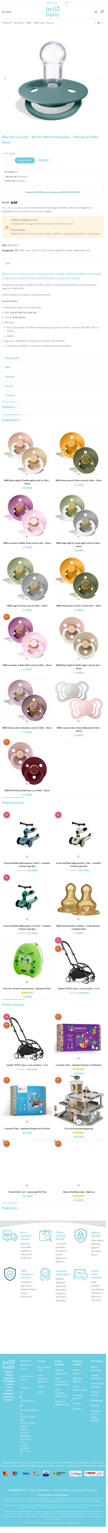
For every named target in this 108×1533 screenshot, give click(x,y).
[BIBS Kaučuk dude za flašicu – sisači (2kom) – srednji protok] (79, 898)
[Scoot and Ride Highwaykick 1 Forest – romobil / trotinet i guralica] (27, 898)
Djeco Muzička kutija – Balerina (78, 1191)
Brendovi (18, 22)
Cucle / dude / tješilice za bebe (57, 250)
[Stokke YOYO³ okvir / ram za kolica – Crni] (79, 961)
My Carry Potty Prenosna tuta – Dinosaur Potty (27, 988)
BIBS (29, 22)
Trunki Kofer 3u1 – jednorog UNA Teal (27, 1191)
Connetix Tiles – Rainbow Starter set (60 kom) (79, 1065)
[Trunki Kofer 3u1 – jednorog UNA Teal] (27, 1164)
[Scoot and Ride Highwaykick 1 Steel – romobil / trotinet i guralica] (27, 835)
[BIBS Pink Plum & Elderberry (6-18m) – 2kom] (27, 763)
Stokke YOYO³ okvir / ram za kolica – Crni (78, 988)
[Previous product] (95, 23)
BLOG (40, 1392)
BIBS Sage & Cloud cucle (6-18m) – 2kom (27, 605)
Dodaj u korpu (25, 160)
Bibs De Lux (8, 207)
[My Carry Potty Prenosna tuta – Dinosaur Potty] (27, 961)
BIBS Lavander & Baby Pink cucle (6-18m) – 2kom (27, 665)
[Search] (66, 3)
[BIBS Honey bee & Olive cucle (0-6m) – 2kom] (79, 578)
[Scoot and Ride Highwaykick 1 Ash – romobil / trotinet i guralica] (79, 835)
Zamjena (77, 1408)
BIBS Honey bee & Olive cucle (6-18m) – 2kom (79, 480)
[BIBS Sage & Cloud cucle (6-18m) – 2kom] (27, 578)
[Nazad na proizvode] (98, 23)
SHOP (40, 1386)
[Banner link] (9, 1364)
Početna (6, 22)
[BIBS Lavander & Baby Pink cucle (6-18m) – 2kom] (27, 637)
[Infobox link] (17, 1244)
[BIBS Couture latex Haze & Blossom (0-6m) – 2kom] (79, 700)
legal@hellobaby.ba (74, 1523)
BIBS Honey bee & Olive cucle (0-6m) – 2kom (78, 605)
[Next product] (102, 23)
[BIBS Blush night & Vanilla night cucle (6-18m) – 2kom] (27, 453)
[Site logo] (53, 11)
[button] (5, 78)
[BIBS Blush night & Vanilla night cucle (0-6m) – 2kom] (79, 637)
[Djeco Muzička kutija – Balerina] (79, 1164)
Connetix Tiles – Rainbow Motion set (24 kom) (27, 1128)
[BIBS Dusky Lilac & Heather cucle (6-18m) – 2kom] (27, 700)
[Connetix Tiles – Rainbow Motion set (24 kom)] (27, 1101)
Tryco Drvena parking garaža (78, 1128)
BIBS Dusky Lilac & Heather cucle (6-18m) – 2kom (27, 727)
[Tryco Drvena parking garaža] (79, 1101)
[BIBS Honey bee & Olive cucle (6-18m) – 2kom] (79, 453)
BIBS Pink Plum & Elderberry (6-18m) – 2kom (27, 790)
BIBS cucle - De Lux (44, 22)
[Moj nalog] (96, 12)
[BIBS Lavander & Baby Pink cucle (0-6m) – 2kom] (27, 515)
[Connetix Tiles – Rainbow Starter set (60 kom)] (79, 1037)
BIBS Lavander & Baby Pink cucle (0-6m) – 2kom (27, 543)
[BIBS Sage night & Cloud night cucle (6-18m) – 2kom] (79, 515)
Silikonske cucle (82, 250)
